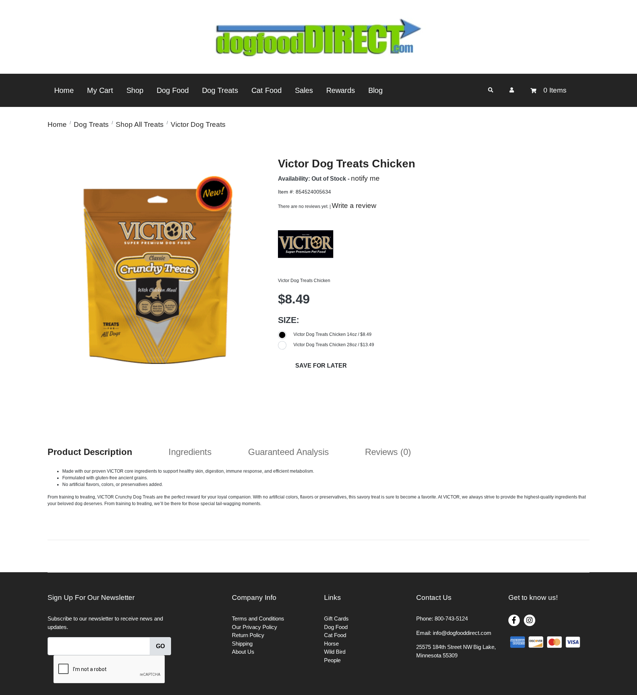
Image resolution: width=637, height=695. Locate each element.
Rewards (340, 90)
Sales (304, 90)
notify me (365, 178)
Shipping (242, 643)
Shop (134, 90)
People (332, 660)
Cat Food (266, 90)
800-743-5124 (451, 618)
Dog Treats (220, 90)
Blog (375, 90)
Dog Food (173, 90)
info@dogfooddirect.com (462, 633)
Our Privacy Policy (254, 627)
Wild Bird (334, 652)
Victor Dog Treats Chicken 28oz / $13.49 (333, 344)
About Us (243, 652)
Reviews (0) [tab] (388, 452)
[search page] (490, 90)
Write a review (354, 205)
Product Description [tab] (90, 452)
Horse (331, 643)
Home (64, 90)
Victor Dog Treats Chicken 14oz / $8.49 (332, 334)
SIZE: (288, 320)
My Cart (100, 90)
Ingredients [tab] (190, 452)
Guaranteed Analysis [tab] (288, 452)
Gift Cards (336, 618)
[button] (511, 90)
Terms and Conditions (258, 618)
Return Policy (248, 635)
